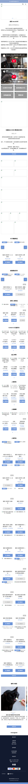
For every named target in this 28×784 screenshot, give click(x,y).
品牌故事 (14, 740)
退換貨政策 (14, 752)
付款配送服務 (14, 751)
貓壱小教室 (14, 744)
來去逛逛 (14, 154)
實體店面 (14, 742)
